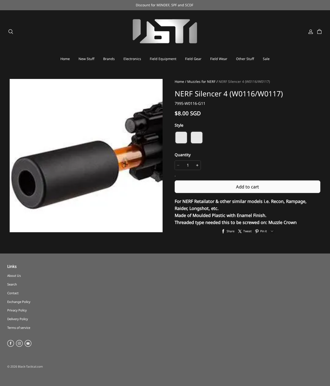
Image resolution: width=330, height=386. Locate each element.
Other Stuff (245, 58)
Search (12, 284)
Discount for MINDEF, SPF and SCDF (165, 5)
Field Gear (193, 58)
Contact (13, 293)
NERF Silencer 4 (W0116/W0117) (244, 81)
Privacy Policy (17, 310)
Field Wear (218, 58)
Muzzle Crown (282, 222)
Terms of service (18, 327)
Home (65, 58)
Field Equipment (163, 58)
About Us (14, 275)
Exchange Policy (18, 302)
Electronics (132, 58)
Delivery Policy (17, 319)
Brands (109, 58)
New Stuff (86, 58)
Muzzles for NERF (201, 81)
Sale (266, 58)
